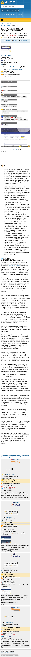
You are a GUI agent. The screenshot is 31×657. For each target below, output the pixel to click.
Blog (8, 655)
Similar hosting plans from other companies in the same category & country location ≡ (15, 456)
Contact (3, 652)
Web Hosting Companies (14, 23)
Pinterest (11, 655)
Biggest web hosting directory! (11, 3)
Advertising (10, 652)
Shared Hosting (13, 69)
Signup (17, 10)
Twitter (5, 655)
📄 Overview (7, 40)
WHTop (3, 23)
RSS (17, 655)
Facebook (2, 655)
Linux (20, 69)
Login (8, 10)
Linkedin (14, 655)
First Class (13, 149)
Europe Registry (5, 25)
